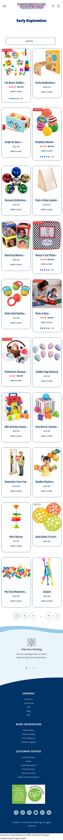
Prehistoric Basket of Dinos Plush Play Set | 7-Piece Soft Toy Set (16, 372)
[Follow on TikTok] (42, 812)
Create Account (28, 757)
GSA (28, 715)
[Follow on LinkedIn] (49, 812)
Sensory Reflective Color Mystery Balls (15, 200)
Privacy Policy (28, 769)
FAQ (28, 707)
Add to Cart (16, 91)
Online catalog (28, 734)
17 (49, 616)
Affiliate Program (28, 742)
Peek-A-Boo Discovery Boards (45, 314)
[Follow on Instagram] (22, 812)
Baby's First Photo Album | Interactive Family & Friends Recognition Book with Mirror (45, 255)
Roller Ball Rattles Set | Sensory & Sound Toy (14, 314)
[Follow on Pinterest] (29, 812)
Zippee (47, 591)
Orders (28, 761)
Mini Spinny (16, 536)
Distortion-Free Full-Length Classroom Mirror (16, 482)
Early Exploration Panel (44, 83)
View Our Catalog (31, 649)
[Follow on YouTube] (35, 812)
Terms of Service (28, 773)
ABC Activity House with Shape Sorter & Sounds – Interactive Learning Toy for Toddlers (16, 427)
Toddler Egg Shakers (47, 371)
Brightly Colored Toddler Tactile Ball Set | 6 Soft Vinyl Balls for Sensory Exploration (45, 142)
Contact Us (28, 703)
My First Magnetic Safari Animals (15, 592)
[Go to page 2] (56, 616)
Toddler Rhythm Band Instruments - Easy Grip (46, 482)
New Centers (28, 730)
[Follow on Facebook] (16, 812)
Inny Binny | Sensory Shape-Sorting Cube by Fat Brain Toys (46, 427)
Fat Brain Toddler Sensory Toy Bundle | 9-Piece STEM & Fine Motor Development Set (16, 83)
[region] (31, 650)
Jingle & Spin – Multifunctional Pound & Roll (13, 142)
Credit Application (28, 765)
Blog (29, 711)
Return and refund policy (28, 777)
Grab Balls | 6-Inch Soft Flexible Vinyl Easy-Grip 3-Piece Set (45, 537)
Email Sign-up (28, 738)
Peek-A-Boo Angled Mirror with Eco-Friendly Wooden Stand (45, 200)
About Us (29, 699)
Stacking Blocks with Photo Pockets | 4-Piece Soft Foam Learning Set (16, 255)
